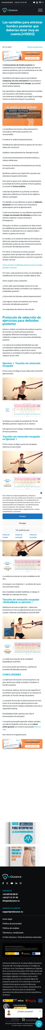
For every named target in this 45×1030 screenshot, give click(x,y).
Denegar (22, 523)
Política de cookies (10, 928)
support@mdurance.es (12, 912)
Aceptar (22, 516)
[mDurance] (10, 10)
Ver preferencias (22, 530)
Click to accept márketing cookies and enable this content (22, 114)
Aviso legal (7, 919)
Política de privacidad (12, 924)
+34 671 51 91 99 (20, 2)
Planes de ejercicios (35, 47)
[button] (41, 493)
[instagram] (21, 883)
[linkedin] (16, 883)
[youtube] (12, 883)
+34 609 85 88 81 (7, 2)
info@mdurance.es (11, 901)
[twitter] (7, 883)
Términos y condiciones (12, 933)
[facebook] (3, 883)
